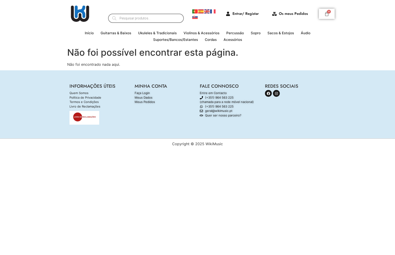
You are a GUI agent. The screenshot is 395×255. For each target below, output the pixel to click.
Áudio (305, 33)
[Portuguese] (195, 11)
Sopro (256, 33)
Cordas (211, 39)
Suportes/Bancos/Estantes (175, 39)
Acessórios (233, 39)
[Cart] (327, 14)
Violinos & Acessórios (201, 33)
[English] (207, 11)
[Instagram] (276, 93)
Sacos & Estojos (280, 33)
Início (89, 33)
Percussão (235, 33)
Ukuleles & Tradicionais (157, 33)
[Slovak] (195, 16)
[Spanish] (201, 11)
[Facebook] (268, 93)
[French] (213, 11)
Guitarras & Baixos (116, 33)
